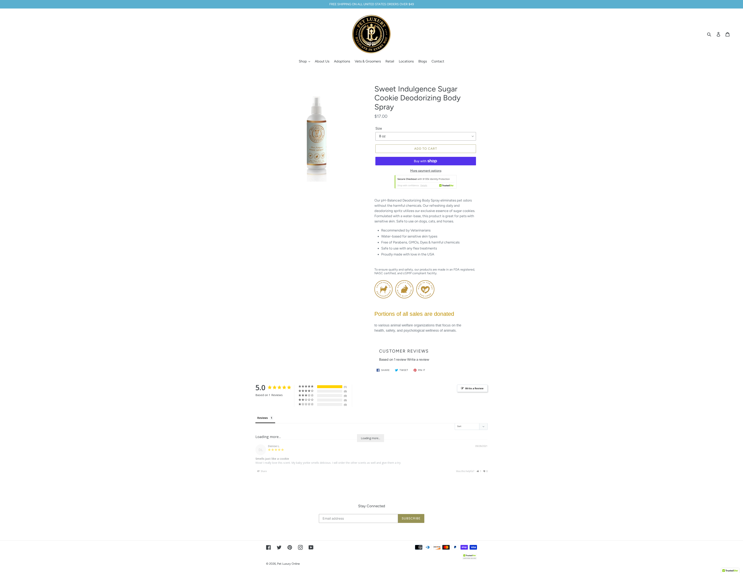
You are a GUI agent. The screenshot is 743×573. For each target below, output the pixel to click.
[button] (479, 471)
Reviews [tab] (262, 418)
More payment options (425, 170)
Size (378, 128)
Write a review (418, 359)
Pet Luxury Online (288, 563)
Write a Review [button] (474, 388)
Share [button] (263, 471)
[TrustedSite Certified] (426, 182)
